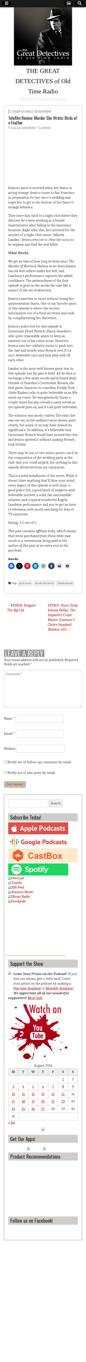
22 (63, 1101)
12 (33, 1094)
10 (13, 1094)
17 (13, 1101)
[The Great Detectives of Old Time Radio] (43, 36)
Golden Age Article (22, 111)
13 (42, 1094)
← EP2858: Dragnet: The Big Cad (21, 607)
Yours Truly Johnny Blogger (23, 127)
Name (9, 719)
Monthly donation (59, 988)
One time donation (27, 988)
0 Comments (44, 127)
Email (9, 734)
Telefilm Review (42, 111)
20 (43, 1101)
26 (33, 1109)
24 (13, 1109)
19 (33, 1101)
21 (53, 1101)
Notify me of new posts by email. (31, 773)
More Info (35, 998)
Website (10, 749)
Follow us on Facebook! (31, 1220)
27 (43, 1109)
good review (25, 583)
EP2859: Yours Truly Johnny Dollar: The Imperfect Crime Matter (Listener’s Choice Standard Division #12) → (63, 617)
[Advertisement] (36, 931)
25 (23, 1109)
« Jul (11, 1123)
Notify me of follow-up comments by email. (39, 762)
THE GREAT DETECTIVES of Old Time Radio (43, 81)
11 (23, 1094)
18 (23, 1101)
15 (63, 1094)
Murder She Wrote (44, 583)
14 (53, 1094)
